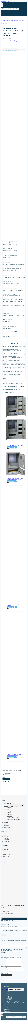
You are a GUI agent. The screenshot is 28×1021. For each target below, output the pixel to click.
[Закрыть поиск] (2, 1014)
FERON (9, 812)
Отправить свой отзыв (6, 975)
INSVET (9, 808)
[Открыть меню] (2, 5)
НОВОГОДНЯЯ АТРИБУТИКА (15, 819)
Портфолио (7, 827)
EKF (11, 41)
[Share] (2, 980)
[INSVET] (3, 2)
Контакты (6, 824)
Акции (6, 821)
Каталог (6, 806)
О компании (7, 803)
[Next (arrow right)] (2, 982)
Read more (11, 447)
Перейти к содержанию (6, 1)
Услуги (6, 822)
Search (23, 1016)
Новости (6, 825)
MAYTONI (9, 811)
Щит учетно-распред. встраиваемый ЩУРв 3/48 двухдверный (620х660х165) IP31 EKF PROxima (15, 445)
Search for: (3, 1016)
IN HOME (9, 816)
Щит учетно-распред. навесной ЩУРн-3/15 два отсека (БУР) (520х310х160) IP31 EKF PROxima (15, 479)
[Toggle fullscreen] (3, 980)
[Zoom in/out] (4, 980)
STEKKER (9, 814)
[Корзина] (2, 14)
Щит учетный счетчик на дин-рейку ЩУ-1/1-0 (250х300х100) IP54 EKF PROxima (15, 755)
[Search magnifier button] (18, 8)
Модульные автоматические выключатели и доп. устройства (13, 43)
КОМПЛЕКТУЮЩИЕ (13, 817)
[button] (10, 49)
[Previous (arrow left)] (1, 982)
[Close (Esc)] (1, 980)
